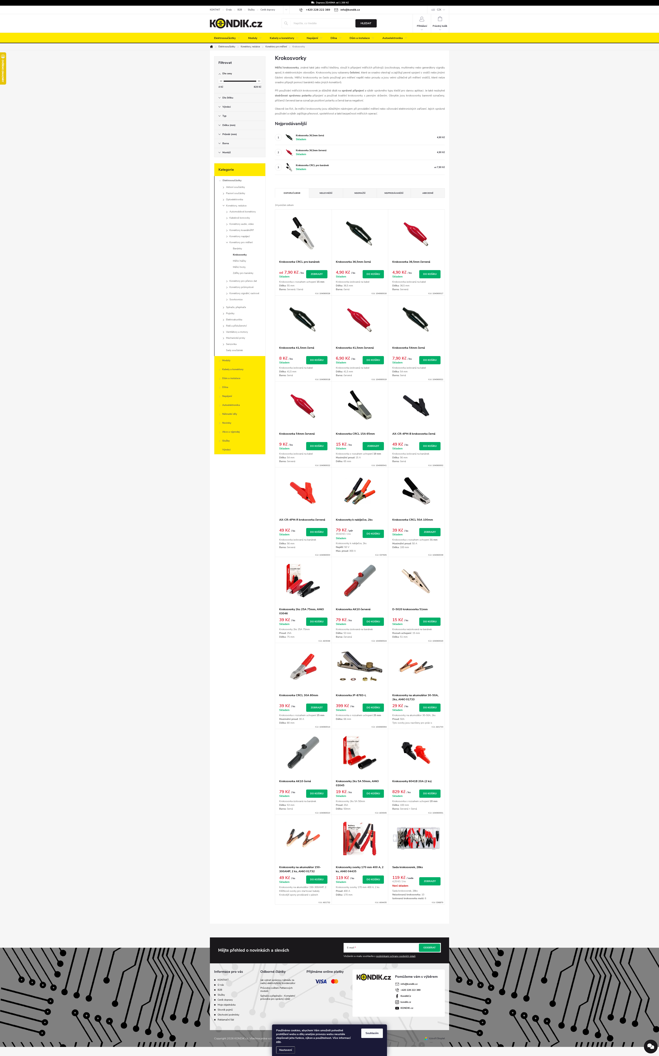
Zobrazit (317, 274)
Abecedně (427, 193)
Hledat (366, 23)
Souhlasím (372, 1033)
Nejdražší (359, 193)
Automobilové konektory (242, 211)
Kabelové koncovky (239, 217)
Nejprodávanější (393, 193)
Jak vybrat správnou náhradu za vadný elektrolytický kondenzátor (277, 981)
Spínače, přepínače (236, 307)
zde (278, 1042)
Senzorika (231, 344)
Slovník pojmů (225, 1009)
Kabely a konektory (232, 369)
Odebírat (429, 947)
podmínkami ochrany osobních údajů (395, 956)
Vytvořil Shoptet (437, 1038)
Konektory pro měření (241, 242)
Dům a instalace (231, 378)
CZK (439, 9)
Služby (251, 9)
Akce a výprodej (231, 431)
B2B (240, 9)
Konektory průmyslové (241, 287)
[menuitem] (227, 38)
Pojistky (230, 313)
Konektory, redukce (236, 205)
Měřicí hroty (239, 267)
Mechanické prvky (235, 338)
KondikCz (406, 996)
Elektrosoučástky (232, 180)
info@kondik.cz (409, 984)
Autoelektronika (231, 405)
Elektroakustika (234, 319)
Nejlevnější (326, 193)
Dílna (225, 387)
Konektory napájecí (239, 236)
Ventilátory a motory (237, 332)
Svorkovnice (235, 299)
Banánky (237, 248)
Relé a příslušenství (236, 325)
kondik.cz (406, 1002)
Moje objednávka (226, 1004)
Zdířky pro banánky (243, 273)
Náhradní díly (229, 414)
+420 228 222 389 (410, 990)
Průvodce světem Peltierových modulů (276, 989)
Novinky (226, 423)
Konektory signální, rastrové (244, 293)
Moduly (226, 360)
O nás (229, 9)
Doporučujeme (292, 193)
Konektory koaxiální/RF (241, 230)
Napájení (227, 396)
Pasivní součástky (235, 193)
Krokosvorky (240, 254)
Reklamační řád (226, 1019)
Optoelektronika (234, 199)
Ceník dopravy (268, 9)
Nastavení (285, 1050)
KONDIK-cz (407, 1008)
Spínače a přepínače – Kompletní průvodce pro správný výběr (277, 997)
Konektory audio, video (241, 224)
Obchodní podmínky (228, 1014)
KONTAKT (215, 9)
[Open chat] (651, 1046)
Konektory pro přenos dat (243, 281)
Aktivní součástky (235, 187)
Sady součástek (234, 350)
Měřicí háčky (239, 261)
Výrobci (226, 449)
